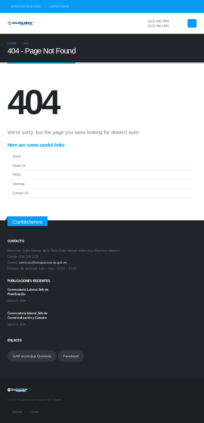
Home (16, 156)
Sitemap (18, 184)
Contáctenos (58, 6)
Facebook (71, 356)
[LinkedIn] (192, 6)
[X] (184, 6)
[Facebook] (175, 6)
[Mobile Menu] (192, 23)
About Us (19, 165)
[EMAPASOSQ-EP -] (21, 23)
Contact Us (20, 193)
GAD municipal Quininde (32, 356)
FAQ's (16, 175)
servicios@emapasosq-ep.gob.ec (43, 262)
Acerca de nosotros (26, 6)
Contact (34, 411)
